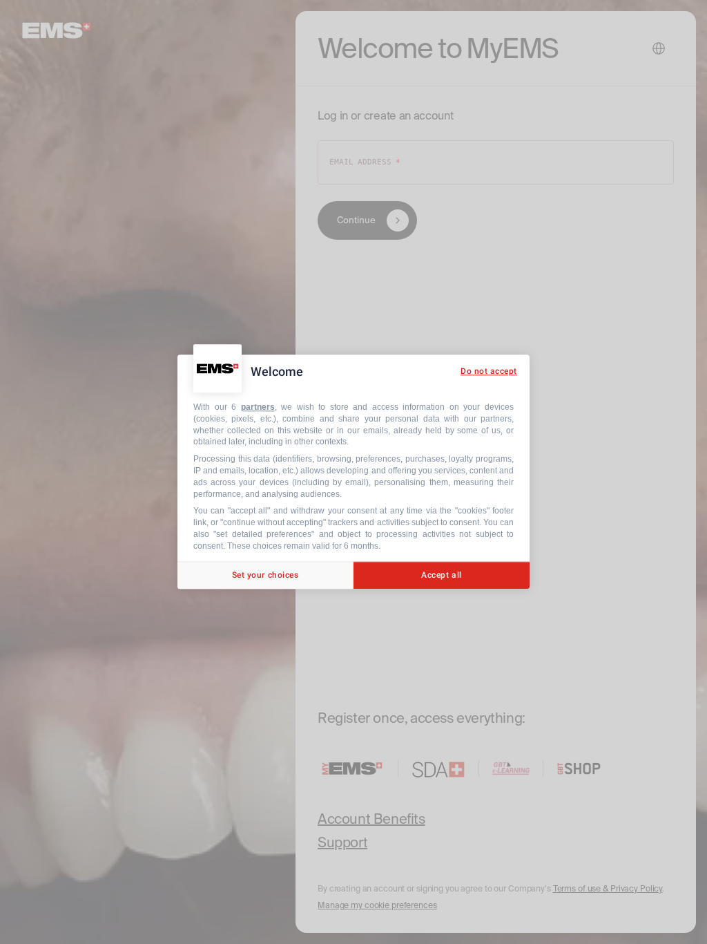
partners (258, 407)
